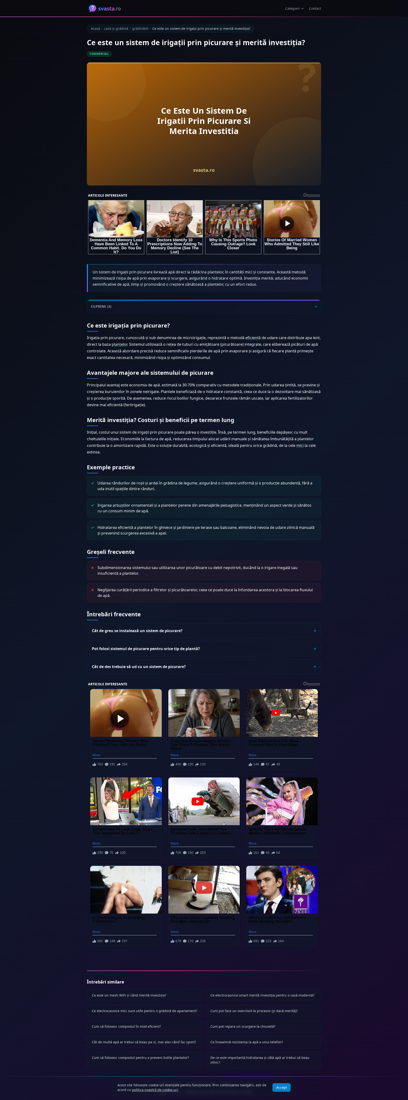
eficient (252, 337)
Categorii (292, 8)
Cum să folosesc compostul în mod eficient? (126, 1026)
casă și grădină (116, 28)
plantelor (119, 344)
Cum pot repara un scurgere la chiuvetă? (242, 1026)
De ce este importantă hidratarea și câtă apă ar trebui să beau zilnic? (259, 1060)
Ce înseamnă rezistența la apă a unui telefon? (246, 1042)
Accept (281, 1087)
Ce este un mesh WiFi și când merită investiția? (129, 995)
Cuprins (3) (101, 306)
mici (300, 445)
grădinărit (140, 28)
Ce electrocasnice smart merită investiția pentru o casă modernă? (262, 995)
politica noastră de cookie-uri (155, 1089)
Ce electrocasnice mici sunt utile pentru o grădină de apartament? (144, 1011)
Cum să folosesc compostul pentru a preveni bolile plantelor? (140, 1057)
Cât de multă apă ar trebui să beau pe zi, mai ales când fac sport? (144, 1042)
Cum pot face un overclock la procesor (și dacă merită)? (254, 1011)
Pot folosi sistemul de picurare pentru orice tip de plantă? (146, 648)
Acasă (95, 28)
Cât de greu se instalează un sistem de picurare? (137, 630)
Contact (315, 8)
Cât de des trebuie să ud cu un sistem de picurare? (139, 666)
